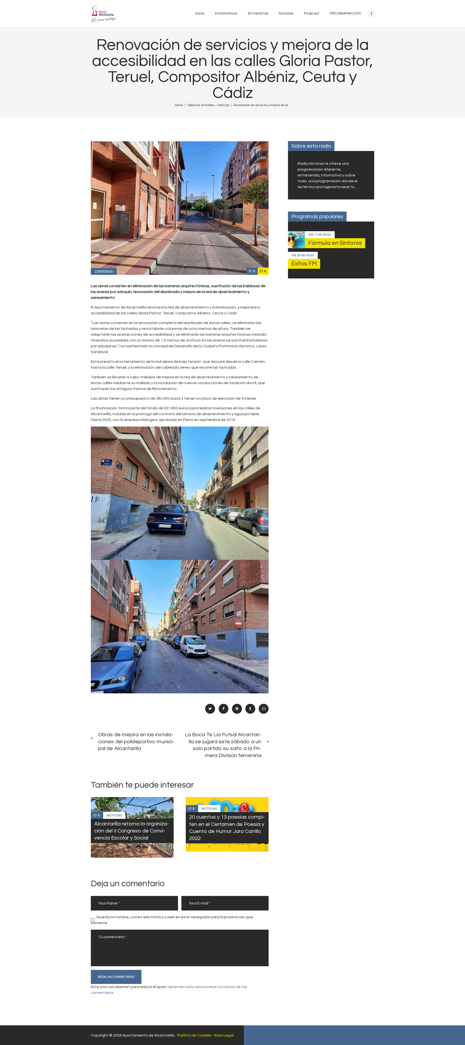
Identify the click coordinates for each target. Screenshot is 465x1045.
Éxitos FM (304, 264)
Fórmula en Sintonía (335, 243)
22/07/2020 (104, 271)
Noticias (223, 105)
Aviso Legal (224, 1035)
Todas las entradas (200, 105)
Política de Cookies (194, 1035)
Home (179, 105)
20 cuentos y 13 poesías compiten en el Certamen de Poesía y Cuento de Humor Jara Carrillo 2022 (227, 827)
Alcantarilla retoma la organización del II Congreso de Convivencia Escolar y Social (131, 831)
